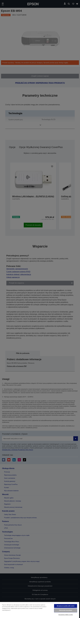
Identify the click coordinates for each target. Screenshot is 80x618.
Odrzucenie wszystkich (65, 610)
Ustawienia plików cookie (65, 614)
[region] (39, 610)
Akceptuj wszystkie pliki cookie (65, 606)
